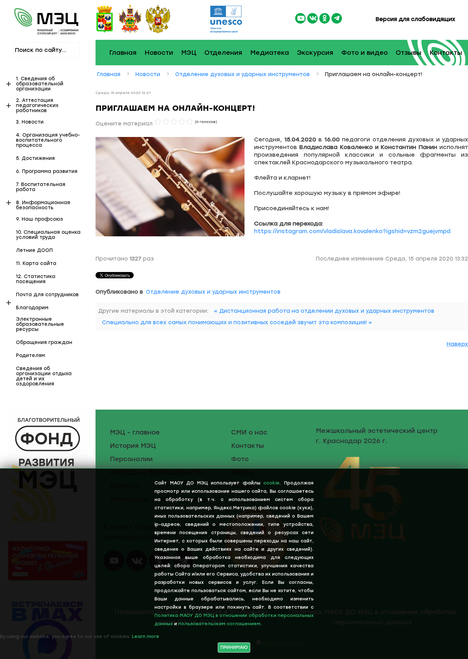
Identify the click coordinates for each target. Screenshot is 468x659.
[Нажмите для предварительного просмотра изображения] (170, 186)
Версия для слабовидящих (414, 19)
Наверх (457, 344)
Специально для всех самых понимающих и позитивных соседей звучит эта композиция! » (237, 322)
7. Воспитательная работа (40, 187)
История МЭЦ (133, 445)
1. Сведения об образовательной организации (39, 84)
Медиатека (269, 52)
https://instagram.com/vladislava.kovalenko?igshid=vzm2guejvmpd (352, 231)
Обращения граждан (44, 342)
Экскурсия (315, 52)
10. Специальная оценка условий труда (48, 235)
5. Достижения (35, 158)
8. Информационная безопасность (43, 205)
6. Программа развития (46, 171)
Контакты (445, 52)
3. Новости (30, 122)
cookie (271, 483)
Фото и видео (364, 52)
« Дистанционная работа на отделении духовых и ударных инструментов (324, 311)
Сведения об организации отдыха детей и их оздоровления (44, 376)
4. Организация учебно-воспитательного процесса (48, 140)
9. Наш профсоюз (39, 219)
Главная (123, 52)
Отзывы (409, 52)
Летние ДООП (34, 250)
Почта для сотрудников (47, 294)
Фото (240, 459)
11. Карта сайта (36, 263)
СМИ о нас (249, 432)
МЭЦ (188, 52)
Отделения (223, 52)
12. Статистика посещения (35, 279)
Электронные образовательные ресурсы (40, 324)
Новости (159, 52)
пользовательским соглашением (219, 624)
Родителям (30, 355)
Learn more (145, 636)
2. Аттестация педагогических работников (37, 105)
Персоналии (131, 459)
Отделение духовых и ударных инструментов (213, 292)
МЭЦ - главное (135, 432)
